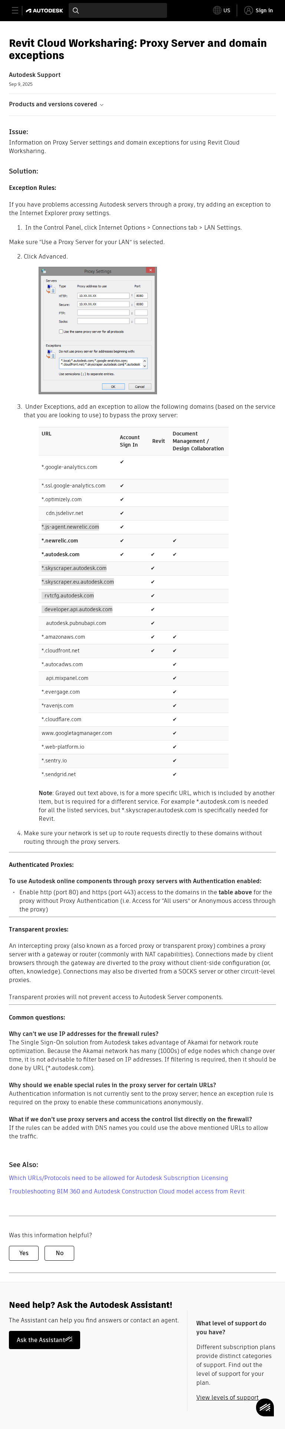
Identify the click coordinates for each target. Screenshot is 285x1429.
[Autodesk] (45, 10)
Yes (24, 1253)
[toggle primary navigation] (19, 10)
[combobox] (118, 10)
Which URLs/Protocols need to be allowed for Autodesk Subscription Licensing (118, 1178)
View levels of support (227, 1397)
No (59, 1253)
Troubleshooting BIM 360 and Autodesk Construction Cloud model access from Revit (127, 1191)
